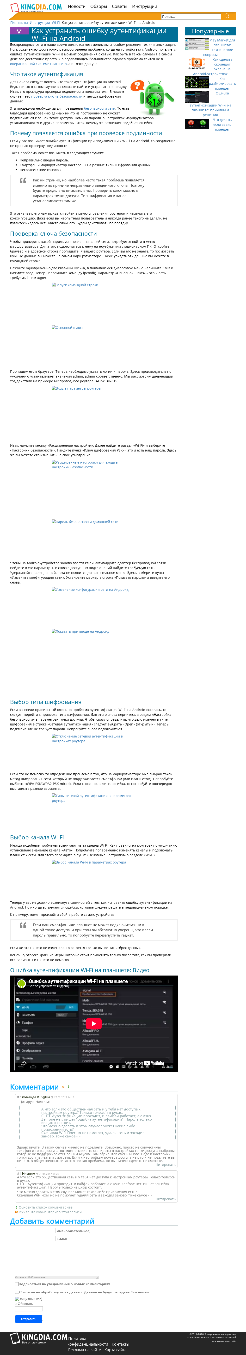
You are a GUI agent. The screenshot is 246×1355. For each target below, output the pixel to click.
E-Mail (62, 1239)
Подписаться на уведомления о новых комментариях (64, 1284)
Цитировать (166, 1164)
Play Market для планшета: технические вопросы (219, 47)
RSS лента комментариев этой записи (50, 1212)
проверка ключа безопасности (56, 96)
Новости (77, 6)
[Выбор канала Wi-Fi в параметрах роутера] (94, 879)
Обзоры (98, 6)
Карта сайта (116, 1349)
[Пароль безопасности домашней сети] (94, 538)
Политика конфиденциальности (88, 1341)
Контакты (120, 1344)
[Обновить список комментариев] (70, 1087)
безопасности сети (99, 108)
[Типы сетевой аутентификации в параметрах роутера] (94, 811)
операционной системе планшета (38, 63)
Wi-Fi (56, 22)
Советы (119, 6)
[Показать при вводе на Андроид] (94, 661)
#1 (19, 1173)
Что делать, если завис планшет (222, 124)
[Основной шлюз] (94, 346)
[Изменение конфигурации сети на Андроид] (94, 607)
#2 (19, 1097)
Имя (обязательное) (74, 1231)
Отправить (28, 1319)
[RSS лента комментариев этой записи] (64, 1087)
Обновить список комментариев (46, 1207)
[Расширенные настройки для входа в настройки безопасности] (94, 488)
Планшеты (19, 22)
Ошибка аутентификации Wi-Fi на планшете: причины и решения (210, 104)
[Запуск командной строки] (94, 303)
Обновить (25, 1304)
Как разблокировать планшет (222, 83)
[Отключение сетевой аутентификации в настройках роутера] (94, 751)
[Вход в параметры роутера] (94, 413)
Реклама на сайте (84, 1349)
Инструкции (144, 6)
